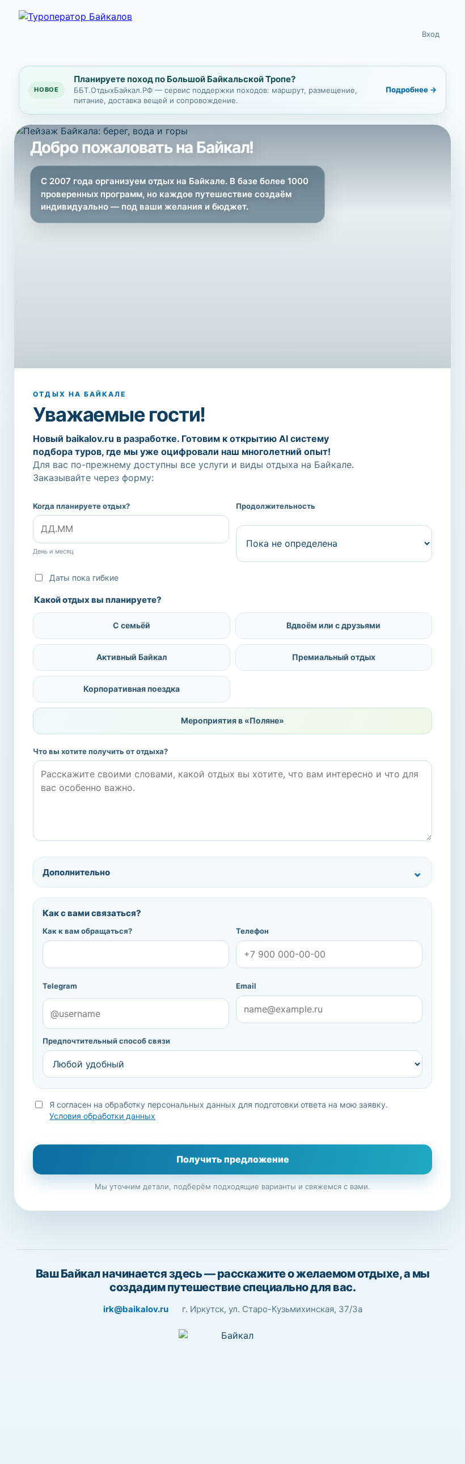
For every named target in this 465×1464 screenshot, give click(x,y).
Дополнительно (76, 872)
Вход (430, 34)
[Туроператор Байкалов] (104, 34)
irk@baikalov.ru (135, 1309)
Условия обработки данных (102, 1116)
